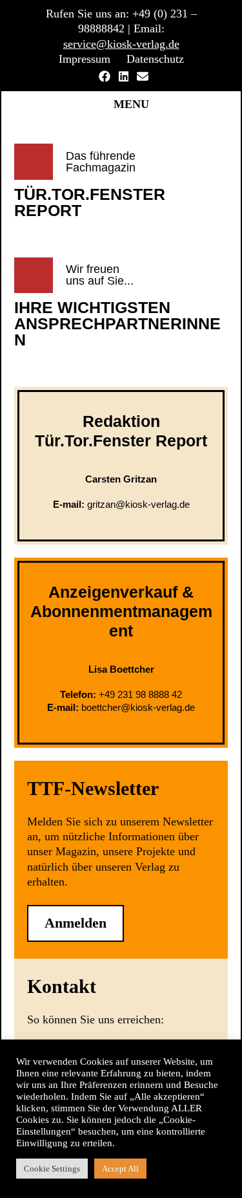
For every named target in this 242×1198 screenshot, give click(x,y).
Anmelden (75, 923)
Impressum (84, 58)
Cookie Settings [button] (52, 1168)
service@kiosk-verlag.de (121, 44)
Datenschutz (155, 58)
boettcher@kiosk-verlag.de (138, 707)
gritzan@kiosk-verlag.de (138, 504)
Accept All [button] (120, 1168)
